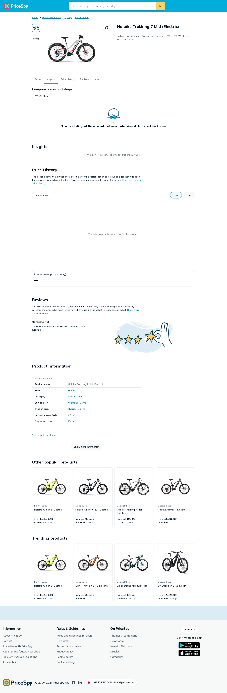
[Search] (160, 6)
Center (71, 421)
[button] (42, 96)
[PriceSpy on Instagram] (80, 682)
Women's (73, 402)
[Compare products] (106, 27)
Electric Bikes (81, 17)
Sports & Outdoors (51, 17)
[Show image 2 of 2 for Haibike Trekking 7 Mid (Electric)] (36, 38)
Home (35, 17)
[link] (51, 496)
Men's (83, 402)
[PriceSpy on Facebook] (73, 682)
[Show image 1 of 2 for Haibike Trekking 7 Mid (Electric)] (36, 28)
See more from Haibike (44, 435)
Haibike (72, 390)
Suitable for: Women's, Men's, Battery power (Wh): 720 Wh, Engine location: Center (154, 38)
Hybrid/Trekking (76, 408)
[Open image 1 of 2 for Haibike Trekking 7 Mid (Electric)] (71, 49)
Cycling (68, 17)
